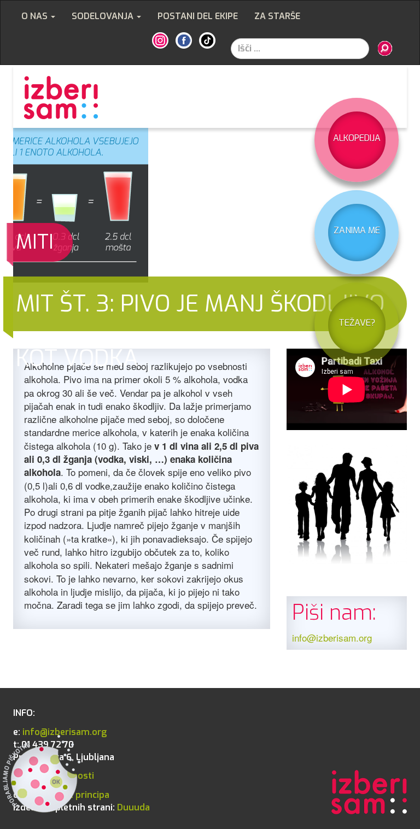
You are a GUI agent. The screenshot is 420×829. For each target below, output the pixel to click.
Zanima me (357, 230)
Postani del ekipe (198, 16)
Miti (35, 242)
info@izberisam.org (332, 637)
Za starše (277, 16)
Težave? (357, 322)
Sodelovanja (104, 16)
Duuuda (81, 807)
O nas (35, 16)
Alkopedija (357, 138)
